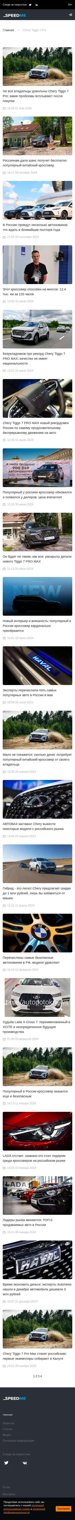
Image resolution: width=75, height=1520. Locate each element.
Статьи (7, 1429)
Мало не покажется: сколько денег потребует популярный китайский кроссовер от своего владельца (37, 759)
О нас (6, 1487)
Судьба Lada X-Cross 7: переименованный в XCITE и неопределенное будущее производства (36, 1027)
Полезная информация (18, 1440)
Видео (7, 1434)
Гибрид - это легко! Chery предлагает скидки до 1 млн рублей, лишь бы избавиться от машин (37, 893)
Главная (8, 30)
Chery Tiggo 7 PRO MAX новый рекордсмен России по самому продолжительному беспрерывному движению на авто (36, 428)
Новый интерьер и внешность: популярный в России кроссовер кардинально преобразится (37, 626)
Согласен (64, 1508)
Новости (8, 1423)
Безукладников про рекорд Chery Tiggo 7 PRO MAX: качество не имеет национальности (34, 358)
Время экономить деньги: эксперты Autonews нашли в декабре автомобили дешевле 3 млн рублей (37, 1289)
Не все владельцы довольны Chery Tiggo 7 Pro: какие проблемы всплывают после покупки (36, 96)
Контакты (9, 1494)
